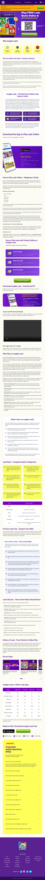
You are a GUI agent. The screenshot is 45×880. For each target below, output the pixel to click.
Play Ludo (17, 858)
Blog (7, 864)
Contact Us (38, 860)
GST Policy (28, 856)
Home (7, 856)
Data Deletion (17, 866)
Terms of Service (38, 856)
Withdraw (17, 856)
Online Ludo (7, 858)
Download (7, 866)
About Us (17, 860)
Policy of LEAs (17, 862)
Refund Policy (27, 860)
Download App (7, 862)
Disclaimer (17, 864)
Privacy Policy (27, 858)
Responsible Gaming (38, 858)
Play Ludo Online (7, 860)
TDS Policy (28, 862)
